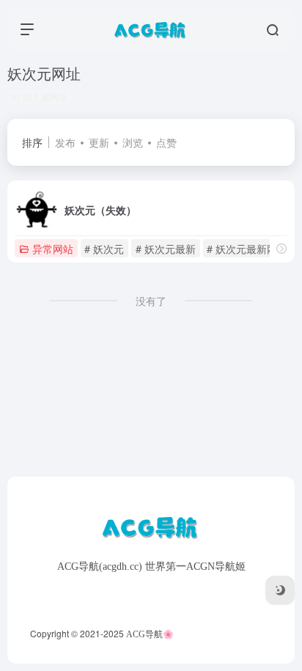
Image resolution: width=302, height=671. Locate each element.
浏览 (132, 142)
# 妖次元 (104, 248)
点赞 (166, 142)
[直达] (281, 248)
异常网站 (52, 248)
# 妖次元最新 (166, 248)
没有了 (151, 300)
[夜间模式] (280, 590)
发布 (65, 142)
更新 (99, 142)
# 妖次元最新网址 (247, 248)
